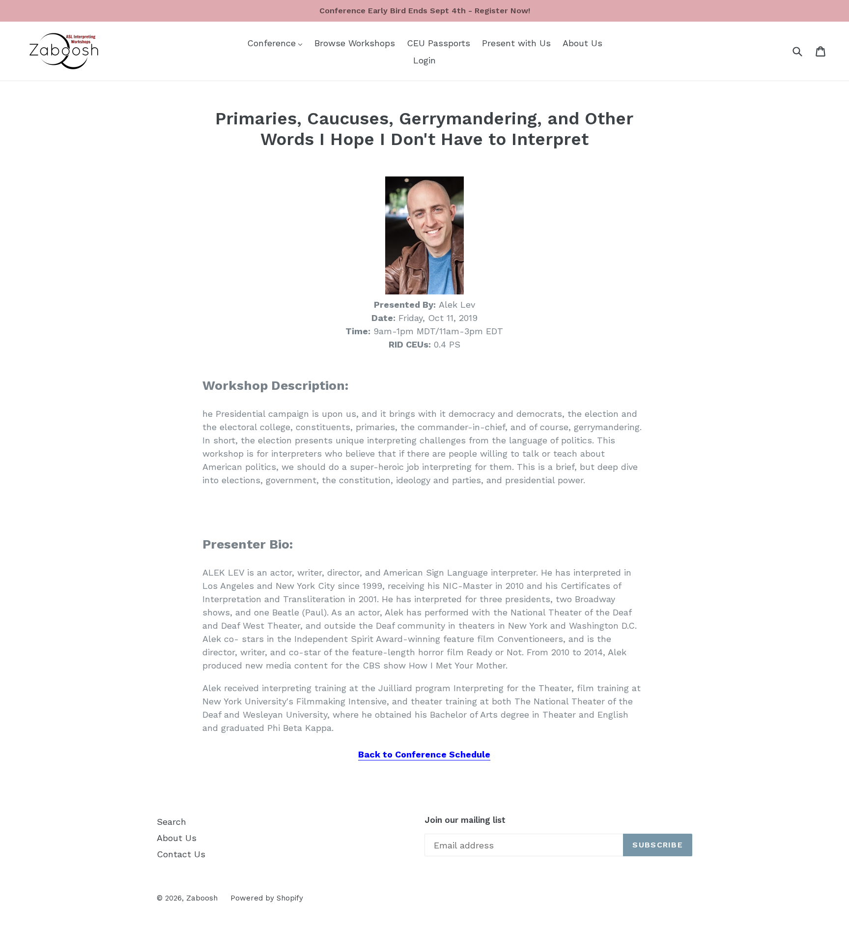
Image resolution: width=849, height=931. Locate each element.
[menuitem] (275, 42)
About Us (177, 838)
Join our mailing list (465, 820)
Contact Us (181, 854)
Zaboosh (202, 898)
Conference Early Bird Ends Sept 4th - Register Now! (424, 10)
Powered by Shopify (266, 898)
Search (171, 821)
